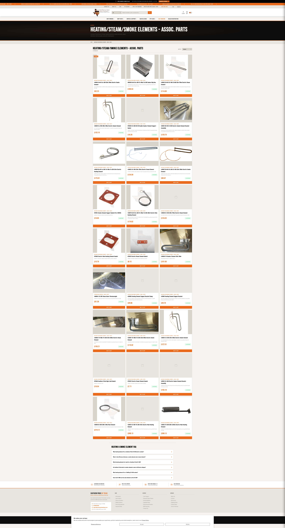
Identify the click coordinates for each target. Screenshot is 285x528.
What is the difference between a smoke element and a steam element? (129, 457)
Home (91, 42)
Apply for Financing (137, 6)
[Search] (150, 12)
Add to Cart (109, 95)
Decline (187, 524)
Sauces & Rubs (143, 18)
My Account (127, 6)
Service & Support (132, 18)
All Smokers (118, 496)
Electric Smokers (119, 500)
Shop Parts (120, 18)
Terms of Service (174, 506)
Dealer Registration (173, 18)
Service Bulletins (146, 500)
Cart (120, 6)
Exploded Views (146, 502)
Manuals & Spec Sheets (148, 498)
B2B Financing (161, 18)
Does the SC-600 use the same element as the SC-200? (125, 477)
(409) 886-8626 (164, 6)
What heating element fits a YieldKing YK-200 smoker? (125, 472)
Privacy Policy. (145, 520)
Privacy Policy (174, 504)
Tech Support (146, 496)
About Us (114, 6)
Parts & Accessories (120, 504)
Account (183, 13)
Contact (172, 498)
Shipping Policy (174, 502)
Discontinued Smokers (148, 504)
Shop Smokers (110, 18)
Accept (141, 524)
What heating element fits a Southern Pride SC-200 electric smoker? (128, 451)
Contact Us (106, 6)
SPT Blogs (152, 18)
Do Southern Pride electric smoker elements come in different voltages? (129, 467)
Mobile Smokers (119, 502)
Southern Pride (99, 493)
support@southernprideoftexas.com (100, 507)
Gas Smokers (118, 498)
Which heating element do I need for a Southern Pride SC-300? (127, 462)
